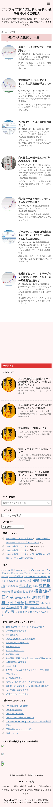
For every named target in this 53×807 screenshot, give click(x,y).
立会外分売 (12, 607)
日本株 (38, 54)
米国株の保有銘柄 (17, 775)
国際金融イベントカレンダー (19, 729)
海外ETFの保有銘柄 (35, 775)
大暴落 (35, 586)
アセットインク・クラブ (17, 693)
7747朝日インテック (34, 96)
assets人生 (11, 666)
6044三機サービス (35, 167)
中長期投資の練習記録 (16, 662)
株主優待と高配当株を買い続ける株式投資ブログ (28, 658)
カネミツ (19, 573)
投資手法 (28, 591)
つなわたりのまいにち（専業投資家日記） (25, 682)
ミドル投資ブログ (14, 678)
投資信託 (5, 591)
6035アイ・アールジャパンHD (33, 92)
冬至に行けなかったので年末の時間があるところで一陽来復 (35, 406)
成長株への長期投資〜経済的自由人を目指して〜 (28, 686)
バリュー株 (36, 289)
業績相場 (31, 137)
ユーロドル (21, 581)
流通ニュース (12, 733)
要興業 (40, 134)
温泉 (3, 607)
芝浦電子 (33, 134)
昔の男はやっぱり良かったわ (32, 428)
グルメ (27, 573)
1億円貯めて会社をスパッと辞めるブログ (25, 627)
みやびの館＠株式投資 (16, 630)
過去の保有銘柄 (42, 205)
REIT (23, 570)
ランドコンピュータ (30, 247)
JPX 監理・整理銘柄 (15, 713)
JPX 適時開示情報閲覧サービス (20, 717)
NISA (18, 570)
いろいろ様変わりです (16, 546)
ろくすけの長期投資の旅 (17, 690)
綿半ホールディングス (28, 208)
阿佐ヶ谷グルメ (39, 612)
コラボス (44, 573)
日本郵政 (19, 598)
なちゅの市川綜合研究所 (17, 642)
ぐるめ (30, 570)
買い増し (39, 137)
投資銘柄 (33, 178)
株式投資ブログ (13, 646)
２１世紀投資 (12, 634)
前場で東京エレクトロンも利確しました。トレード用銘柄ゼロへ (35, 473)
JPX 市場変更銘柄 (14, 709)
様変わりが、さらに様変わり (19, 538)
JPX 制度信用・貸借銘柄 (17, 705)
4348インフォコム (35, 170)
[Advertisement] (23, 343)
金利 (20, 612)
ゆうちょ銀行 (40, 570)
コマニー (43, 247)
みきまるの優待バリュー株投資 (20, 638)
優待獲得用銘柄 (42, 242)
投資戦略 (16, 591)
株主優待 (17, 602)
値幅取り (39, 98)
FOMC (4, 570)
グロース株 (42, 172)
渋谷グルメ (45, 603)
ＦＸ (40, 178)
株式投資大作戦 (13, 654)
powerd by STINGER (40, 802)
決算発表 (39, 59)
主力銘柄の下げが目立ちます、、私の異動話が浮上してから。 (34, 83)
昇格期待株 (30, 59)
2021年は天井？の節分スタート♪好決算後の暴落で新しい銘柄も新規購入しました (35, 381)
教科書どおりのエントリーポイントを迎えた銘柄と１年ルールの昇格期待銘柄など (34, 277)
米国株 (24, 607)
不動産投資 (23, 178)
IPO (13, 570)
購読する (9, 365)
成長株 (21, 59)
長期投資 (27, 611)
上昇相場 (45, 57)
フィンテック (41, 576)
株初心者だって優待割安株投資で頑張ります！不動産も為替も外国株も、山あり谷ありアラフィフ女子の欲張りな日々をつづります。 (26, 790)
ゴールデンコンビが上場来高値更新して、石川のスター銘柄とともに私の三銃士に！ (34, 235)
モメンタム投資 (33, 57)
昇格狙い (42, 292)
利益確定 (25, 586)
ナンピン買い (16, 576)
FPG (9, 570)
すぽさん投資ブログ (15, 650)
